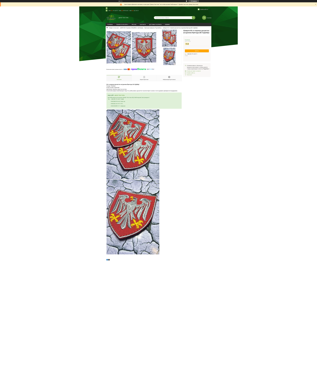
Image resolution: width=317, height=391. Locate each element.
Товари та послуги (114, 28)
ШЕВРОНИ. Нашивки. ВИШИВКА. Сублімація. (131, 28)
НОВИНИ (167, 24)
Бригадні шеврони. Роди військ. (153, 28)
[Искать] (193, 17)
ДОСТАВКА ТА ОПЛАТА (155, 24)
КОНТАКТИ (143, 24)
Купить (197, 50)
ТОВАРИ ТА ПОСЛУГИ (122, 24)
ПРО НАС (134, 24)
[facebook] (107, 260)
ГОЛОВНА (110, 24)
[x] (109, 260)
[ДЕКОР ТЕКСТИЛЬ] (111, 17)
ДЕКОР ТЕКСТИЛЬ (119, 95)
